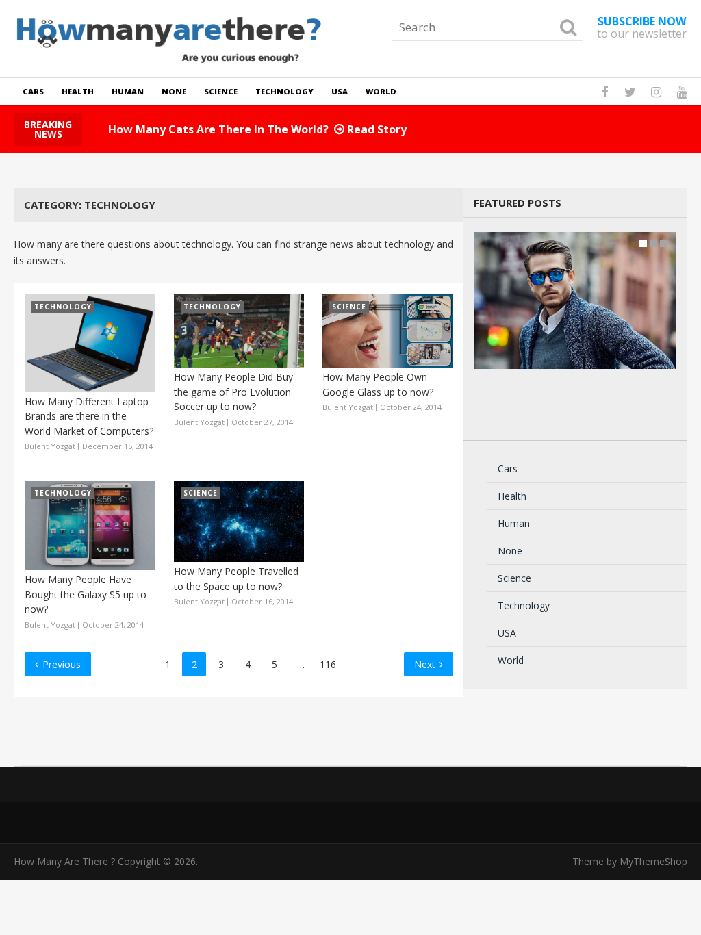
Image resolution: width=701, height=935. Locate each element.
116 (328, 664)
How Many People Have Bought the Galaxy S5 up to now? (85, 594)
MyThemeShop (653, 861)
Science (221, 91)
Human (128, 91)
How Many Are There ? (64, 861)
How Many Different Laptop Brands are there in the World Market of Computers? (89, 416)
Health (78, 91)
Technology (284, 91)
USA (339, 91)
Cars (33, 91)
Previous (60, 664)
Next (426, 664)
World (381, 91)
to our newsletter (642, 27)
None (174, 91)
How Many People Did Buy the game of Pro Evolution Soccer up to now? (233, 391)
